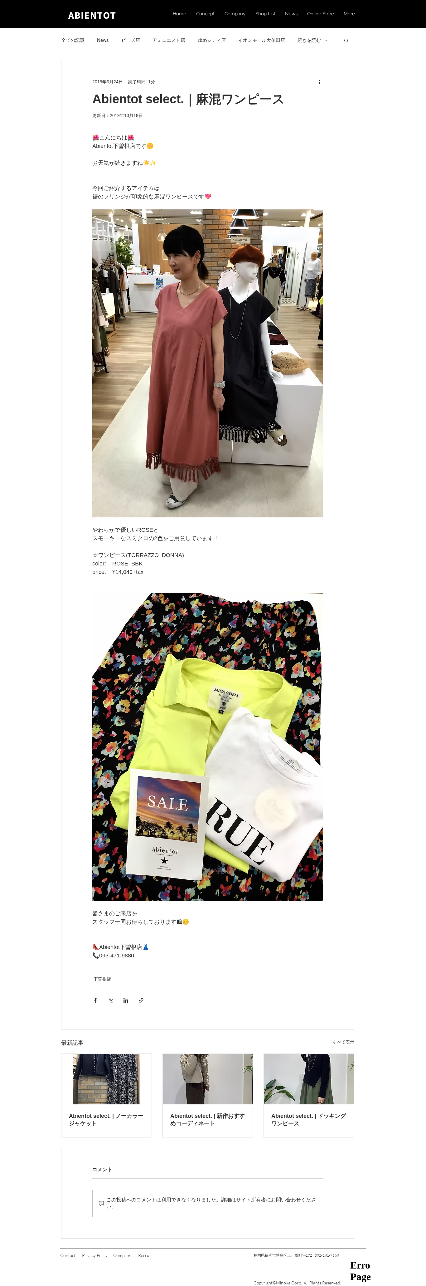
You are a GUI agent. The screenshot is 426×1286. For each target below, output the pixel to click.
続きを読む (309, 40)
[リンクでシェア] (141, 1000)
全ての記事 (73, 40)
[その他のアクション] (319, 82)
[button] (346, 40)
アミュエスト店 (168, 40)
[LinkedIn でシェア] (126, 1000)
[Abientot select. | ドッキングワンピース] (309, 1079)
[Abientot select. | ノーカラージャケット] (106, 1079)
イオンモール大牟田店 (261, 40)
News (103, 40)
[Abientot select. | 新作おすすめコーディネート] (208, 1079)
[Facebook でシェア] (95, 1000)
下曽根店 (102, 978)
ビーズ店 (130, 40)
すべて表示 (343, 1041)
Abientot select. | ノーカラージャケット (106, 1120)
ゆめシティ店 (212, 40)
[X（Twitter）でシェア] (111, 1000)
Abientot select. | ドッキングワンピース (308, 1120)
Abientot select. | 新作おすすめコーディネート (207, 1120)
